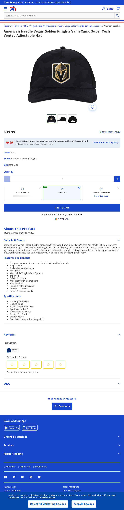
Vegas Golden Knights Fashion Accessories (83, 26)
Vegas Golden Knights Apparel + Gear (46, 26)
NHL (26, 26)
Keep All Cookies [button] (84, 504)
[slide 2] (62, 119)
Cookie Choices (47, 497)
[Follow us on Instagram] (31, 477)
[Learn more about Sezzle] (62, 219)
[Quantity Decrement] (7, 179)
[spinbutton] (62, 179)
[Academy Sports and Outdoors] (13, 8)
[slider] (62, 75)
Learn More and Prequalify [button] (106, 142)
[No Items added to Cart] (118, 8)
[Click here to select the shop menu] (5, 8)
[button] (106, 142)
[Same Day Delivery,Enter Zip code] (101, 193)
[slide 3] (72, 119)
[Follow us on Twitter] (14, 477)
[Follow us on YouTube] (22, 477)
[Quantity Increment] (117, 179)
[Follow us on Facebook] (5, 477)
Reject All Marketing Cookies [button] (48, 504)
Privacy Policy (94, 495)
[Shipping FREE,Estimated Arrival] (62, 193)
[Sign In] (103, 8)
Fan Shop (18, 26)
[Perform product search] (117, 15)
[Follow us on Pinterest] (39, 477)
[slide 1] (51, 119)
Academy (8, 26)
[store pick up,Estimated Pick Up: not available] (23, 193)
